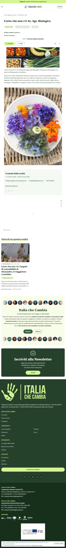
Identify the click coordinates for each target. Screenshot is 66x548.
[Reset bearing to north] (61, 206)
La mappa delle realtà (7, 443)
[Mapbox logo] (6, 230)
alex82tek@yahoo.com (36, 181)
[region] (33, 215)
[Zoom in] (61, 201)
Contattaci (4, 421)
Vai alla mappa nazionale (35, 39)
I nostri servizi (5, 418)
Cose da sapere (6, 429)
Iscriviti (33, 372)
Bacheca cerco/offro (7, 446)
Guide (3, 435)
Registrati (38, 331)
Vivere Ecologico (7, 278)
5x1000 (3, 461)
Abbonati (28, 331)
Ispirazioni (4, 432)
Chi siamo (4, 415)
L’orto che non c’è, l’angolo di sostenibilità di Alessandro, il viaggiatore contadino (14, 270)
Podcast (36, 429)
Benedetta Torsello (6, 289)
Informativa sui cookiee (37, 545)
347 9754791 (50, 181)
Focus (35, 432)
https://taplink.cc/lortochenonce (16, 181)
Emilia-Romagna (9, 35)
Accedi (60, 6)
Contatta (10, 43)
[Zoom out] (61, 203)
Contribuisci (5, 457)
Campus (3, 450)
